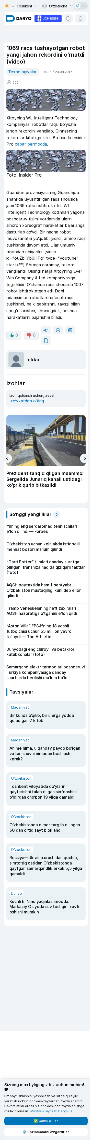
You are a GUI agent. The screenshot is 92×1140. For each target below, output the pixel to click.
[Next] (84, 458)
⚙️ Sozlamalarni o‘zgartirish (46, 1132)
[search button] (68, 18)
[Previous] (7, 458)
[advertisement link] (48, 18)
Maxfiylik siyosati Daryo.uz (51, 1111)
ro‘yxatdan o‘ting (27, 400)
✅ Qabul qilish (46, 1121)
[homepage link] (18, 18)
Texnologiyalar (22, 71)
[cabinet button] (80, 18)
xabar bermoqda (31, 144)
